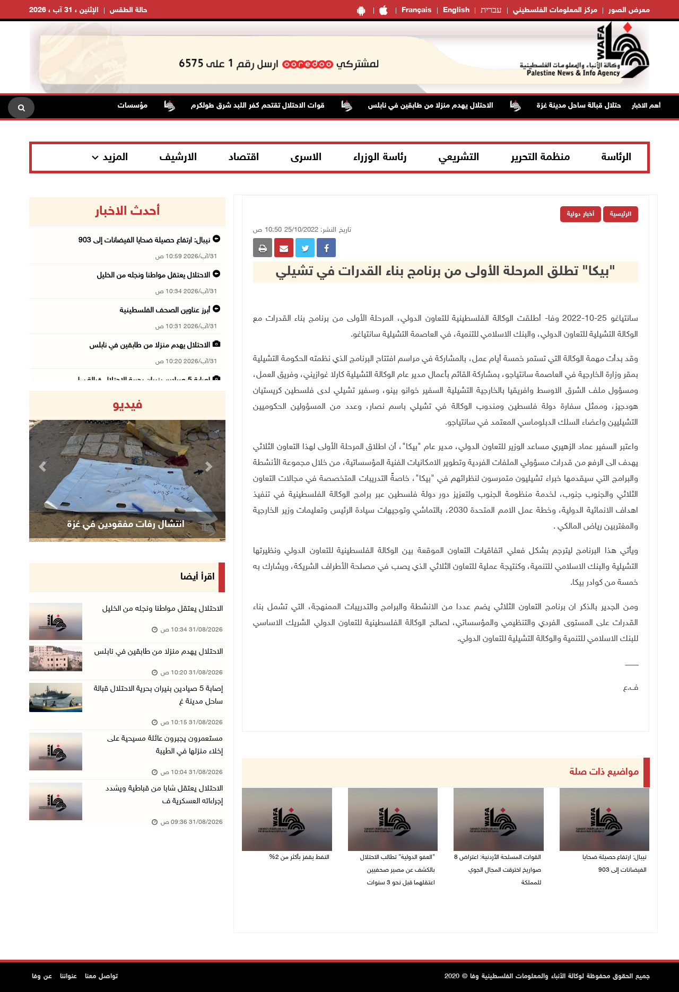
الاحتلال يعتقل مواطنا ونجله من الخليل (153, 275)
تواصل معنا (101, 976)
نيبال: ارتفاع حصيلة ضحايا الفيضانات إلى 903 (614, 864)
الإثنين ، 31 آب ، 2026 (64, 10)
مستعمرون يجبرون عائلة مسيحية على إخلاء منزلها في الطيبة (165, 745)
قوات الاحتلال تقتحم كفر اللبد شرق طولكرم (276, 105)
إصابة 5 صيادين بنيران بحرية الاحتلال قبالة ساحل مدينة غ (158, 695)
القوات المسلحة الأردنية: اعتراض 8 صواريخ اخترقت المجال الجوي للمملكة (497, 870)
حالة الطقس (128, 10)
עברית (491, 10)
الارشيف (178, 157)
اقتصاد (244, 157)
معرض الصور (629, 10)
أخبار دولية (580, 214)
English (456, 10)
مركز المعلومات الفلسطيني (555, 10)
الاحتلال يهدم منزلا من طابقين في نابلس (448, 105)
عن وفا (42, 976)
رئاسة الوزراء (380, 157)
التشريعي (459, 157)
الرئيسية (620, 214)
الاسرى (306, 157)
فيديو (127, 405)
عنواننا (68, 976)
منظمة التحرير (540, 157)
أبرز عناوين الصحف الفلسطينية (165, 310)
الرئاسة (616, 157)
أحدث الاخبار (127, 212)
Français (417, 10)
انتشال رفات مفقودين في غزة (126, 525)
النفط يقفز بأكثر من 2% (299, 857)
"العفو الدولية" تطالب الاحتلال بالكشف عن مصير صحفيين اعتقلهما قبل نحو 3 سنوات (397, 870)
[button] (44, 466)
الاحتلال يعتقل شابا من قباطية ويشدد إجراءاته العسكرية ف (164, 795)
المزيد (115, 157)
